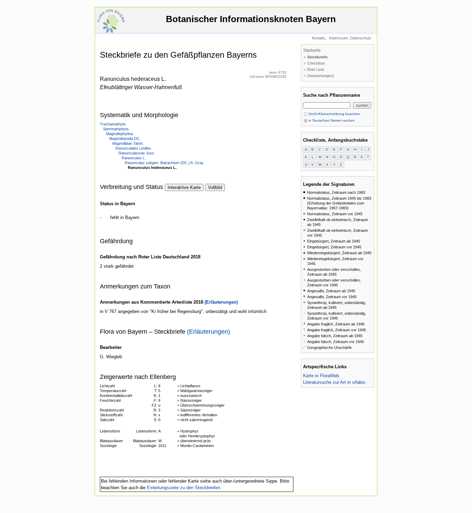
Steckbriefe (317, 57)
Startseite (312, 50)
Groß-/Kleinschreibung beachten (334, 114)
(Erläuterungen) (221, 302)
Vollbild (215, 187)
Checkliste (316, 63)
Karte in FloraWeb (321, 375)
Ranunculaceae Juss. (137, 153)
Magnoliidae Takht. (127, 143)
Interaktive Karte (184, 187)
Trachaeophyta (112, 124)
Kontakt (318, 38)
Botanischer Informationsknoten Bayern (251, 19)
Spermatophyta (116, 129)
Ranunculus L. (134, 158)
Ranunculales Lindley (133, 148)
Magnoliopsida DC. (125, 138)
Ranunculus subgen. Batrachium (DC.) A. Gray (164, 163)
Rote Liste (315, 69)
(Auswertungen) (320, 76)
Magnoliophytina (119, 134)
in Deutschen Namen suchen (331, 120)
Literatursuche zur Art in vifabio (334, 382)
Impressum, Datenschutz (350, 38)
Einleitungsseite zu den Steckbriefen (183, 487)
